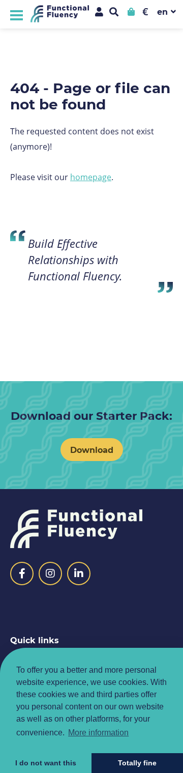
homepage (90, 176)
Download (91, 449)
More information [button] (98, 732)
